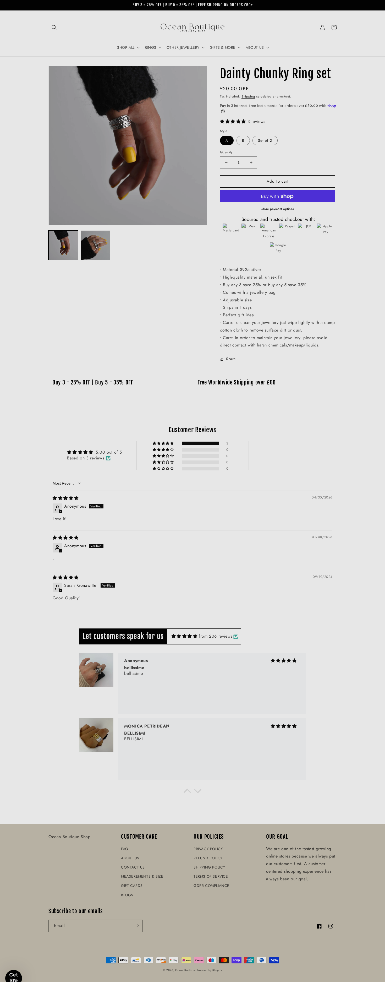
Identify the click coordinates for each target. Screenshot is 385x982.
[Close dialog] (264, 427)
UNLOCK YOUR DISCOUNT (153, 533)
